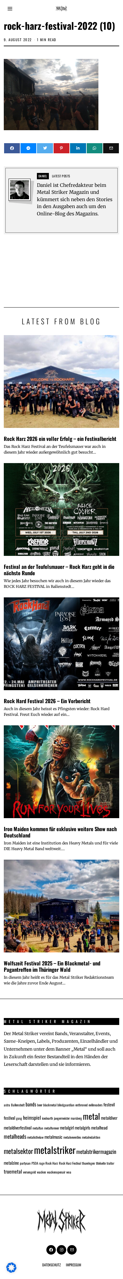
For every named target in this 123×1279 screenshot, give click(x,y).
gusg (19, 1118)
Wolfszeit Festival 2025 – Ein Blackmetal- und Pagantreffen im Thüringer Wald (52, 966)
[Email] (111, 148)
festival (9, 1118)
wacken (41, 1171)
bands (31, 1104)
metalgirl (67, 1127)
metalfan (37, 1127)
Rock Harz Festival (70, 1163)
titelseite (101, 1163)
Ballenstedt (18, 1104)
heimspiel (32, 1117)
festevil (109, 1104)
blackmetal (49, 1104)
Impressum (73, 1264)
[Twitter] (45, 148)
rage (41, 1163)
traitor (110, 1163)
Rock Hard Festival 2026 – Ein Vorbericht (47, 701)
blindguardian (65, 1104)
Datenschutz (51, 1264)
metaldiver (109, 1118)
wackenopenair (56, 1171)
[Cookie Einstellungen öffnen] (11, 1271)
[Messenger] (28, 148)
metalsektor (18, 1151)
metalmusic (53, 1137)
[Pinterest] (61, 148)
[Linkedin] (78, 148)
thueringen (88, 1163)
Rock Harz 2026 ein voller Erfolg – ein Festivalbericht (60, 438)
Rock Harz (51, 1163)
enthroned (81, 1104)
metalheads (15, 1136)
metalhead (99, 1127)
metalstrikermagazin (96, 1151)
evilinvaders (95, 1104)
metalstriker (54, 1149)
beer (39, 1104)
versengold (29, 1171)
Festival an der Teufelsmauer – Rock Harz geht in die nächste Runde (59, 570)
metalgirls (82, 1127)
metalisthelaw (35, 1137)
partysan (25, 1163)
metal (91, 1116)
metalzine (11, 1163)
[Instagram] (61, 1250)
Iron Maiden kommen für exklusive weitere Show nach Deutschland (60, 832)
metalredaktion (91, 1137)
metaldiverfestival (18, 1127)
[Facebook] (12, 148)
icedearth (47, 1118)
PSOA (35, 1163)
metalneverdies (72, 1137)
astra (7, 1104)
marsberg (76, 1118)
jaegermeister (62, 1118)
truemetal (13, 1171)
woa (68, 1171)
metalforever (51, 1127)
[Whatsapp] (94, 148)
